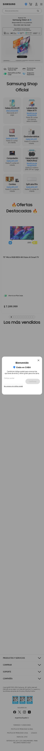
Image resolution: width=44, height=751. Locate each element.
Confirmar (32, 381)
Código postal (9, 378)
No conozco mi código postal (13, 386)
